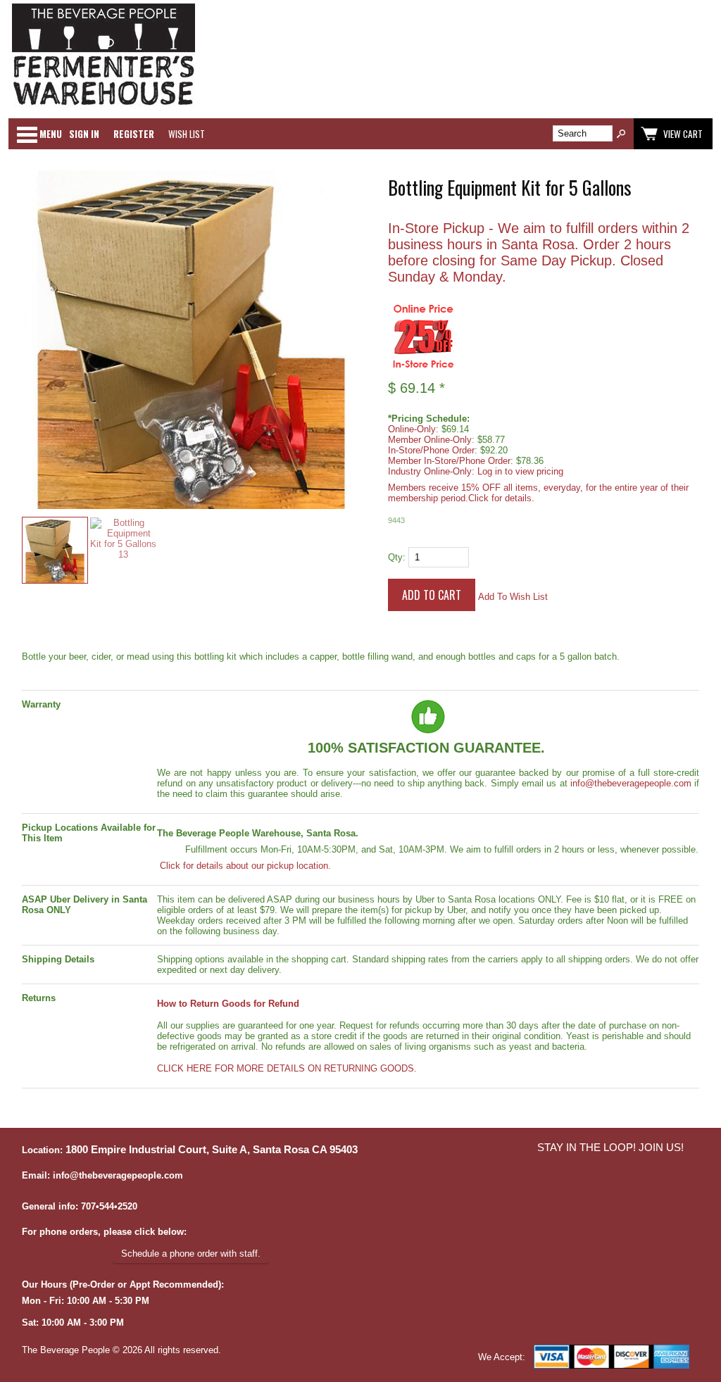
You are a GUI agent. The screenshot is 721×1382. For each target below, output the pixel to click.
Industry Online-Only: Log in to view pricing (475, 471)
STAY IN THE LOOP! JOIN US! (610, 1147)
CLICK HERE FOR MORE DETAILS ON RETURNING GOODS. (287, 1068)
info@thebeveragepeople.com (630, 783)
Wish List (186, 134)
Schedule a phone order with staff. (191, 1253)
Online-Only (412, 429)
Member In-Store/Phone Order (449, 461)
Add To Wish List (513, 596)
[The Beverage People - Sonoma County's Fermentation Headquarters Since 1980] (103, 106)
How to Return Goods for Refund (228, 1003)
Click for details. (501, 498)
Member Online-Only (430, 439)
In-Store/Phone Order (431, 450)
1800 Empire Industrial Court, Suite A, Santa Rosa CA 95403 (211, 1149)
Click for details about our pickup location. (244, 865)
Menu (50, 134)
